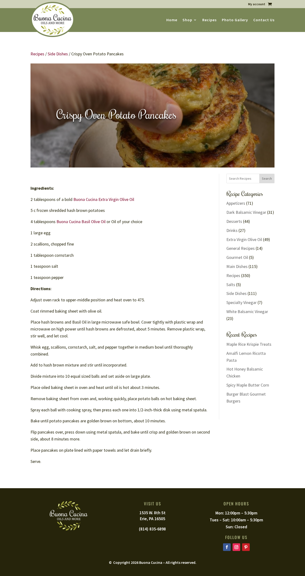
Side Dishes (58, 54)
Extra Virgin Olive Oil (244, 239)
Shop (187, 20)
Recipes (209, 20)
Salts (230, 284)
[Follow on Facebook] (227, 547)
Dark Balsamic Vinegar (246, 212)
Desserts (234, 221)
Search (267, 178)
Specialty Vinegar (241, 302)
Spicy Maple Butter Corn (247, 385)
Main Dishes (237, 266)
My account (256, 4)
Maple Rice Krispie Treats (248, 344)
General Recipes (240, 248)
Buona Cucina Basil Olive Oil (81, 221)
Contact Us (263, 20)
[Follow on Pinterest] (246, 547)
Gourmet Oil (237, 257)
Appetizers (235, 203)
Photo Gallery (235, 20)
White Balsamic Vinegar (247, 311)
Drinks (232, 230)
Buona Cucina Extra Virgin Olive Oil (103, 199)
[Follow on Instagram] (236, 547)
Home (171, 20)
